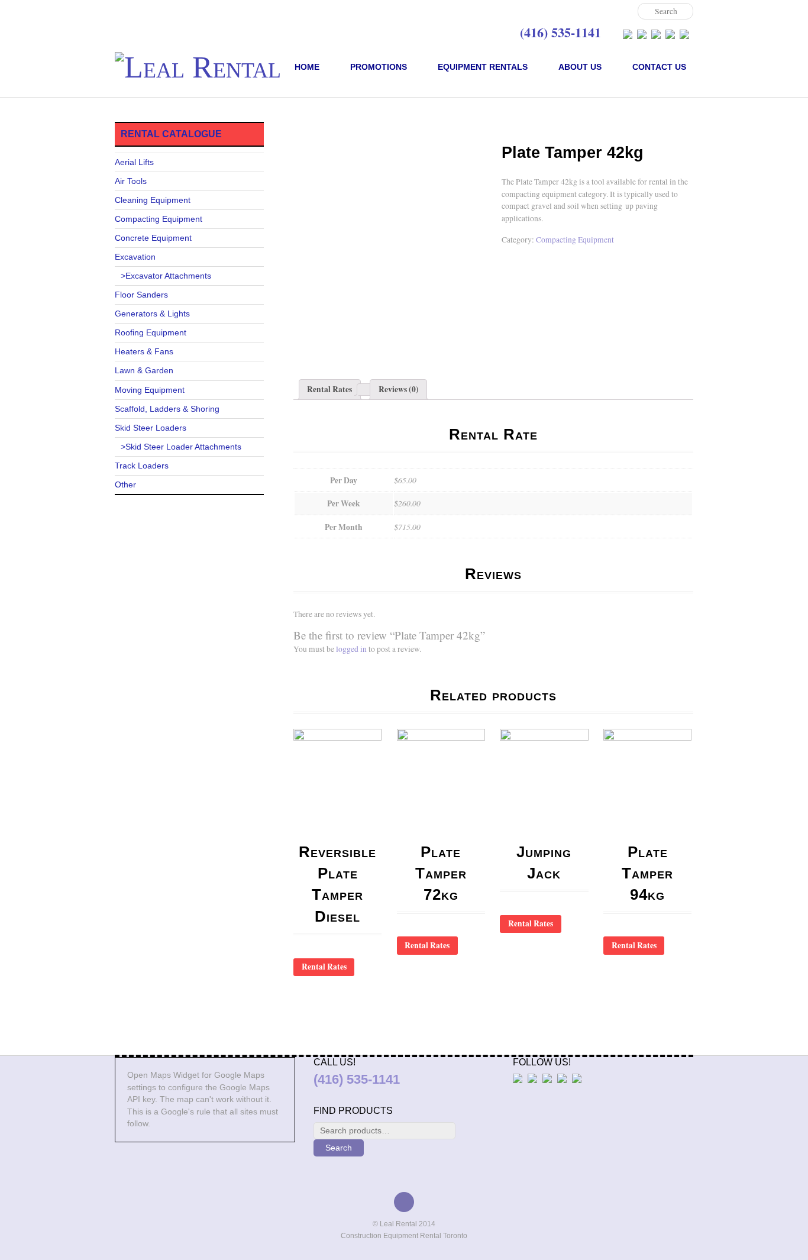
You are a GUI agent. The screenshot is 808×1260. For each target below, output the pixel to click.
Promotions (378, 67)
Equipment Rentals (483, 67)
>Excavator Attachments (166, 276)
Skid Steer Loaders (150, 428)
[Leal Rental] (198, 67)
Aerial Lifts (134, 162)
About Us (580, 67)
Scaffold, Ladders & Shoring (167, 409)
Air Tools (131, 181)
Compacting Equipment (352, 127)
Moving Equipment (150, 390)
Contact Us (659, 67)
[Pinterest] (684, 34)
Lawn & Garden (144, 370)
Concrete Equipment (153, 238)
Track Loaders (142, 465)
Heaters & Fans (144, 351)
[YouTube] (670, 34)
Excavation (135, 257)
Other (125, 484)
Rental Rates (329, 389)
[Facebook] (627, 34)
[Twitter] (642, 34)
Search (338, 1147)
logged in (351, 649)
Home (307, 67)
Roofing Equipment (150, 332)
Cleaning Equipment (152, 200)
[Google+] (656, 34)
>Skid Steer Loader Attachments (181, 446)
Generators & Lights (152, 313)
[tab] (330, 389)
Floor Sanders (141, 294)
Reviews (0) (399, 389)
